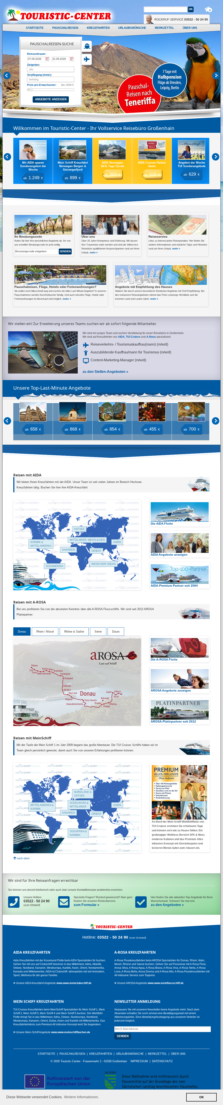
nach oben (23, 858)
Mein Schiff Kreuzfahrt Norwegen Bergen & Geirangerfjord (33, 166)
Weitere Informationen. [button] (81, 1097)
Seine (98, 631)
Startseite (35, 27)
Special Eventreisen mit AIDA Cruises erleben (192, 164)
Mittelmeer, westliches (87, 539)
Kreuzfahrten (98, 27)
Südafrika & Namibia (78, 833)
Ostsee (79, 529)
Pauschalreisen (65, 27)
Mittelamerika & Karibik (42, 807)
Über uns (190, 27)
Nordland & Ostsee (82, 793)
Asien (117, 542)
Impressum (139, 1061)
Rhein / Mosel (45, 631)
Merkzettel (164, 27)
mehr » (94, 252)
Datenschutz (162, 1061)
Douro (116, 631)
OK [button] (201, 1097)
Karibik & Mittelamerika (40, 544)
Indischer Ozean (103, 563)
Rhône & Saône (74, 631)
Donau (22, 631)
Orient (96, 550)
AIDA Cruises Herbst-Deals (112, 164)
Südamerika (54, 566)
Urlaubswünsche (132, 27)
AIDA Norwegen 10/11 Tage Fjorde (72, 164)
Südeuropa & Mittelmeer (79, 804)
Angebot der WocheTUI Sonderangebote (152, 164)
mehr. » (67, 298)
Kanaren (68, 549)
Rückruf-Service (181, 19)
